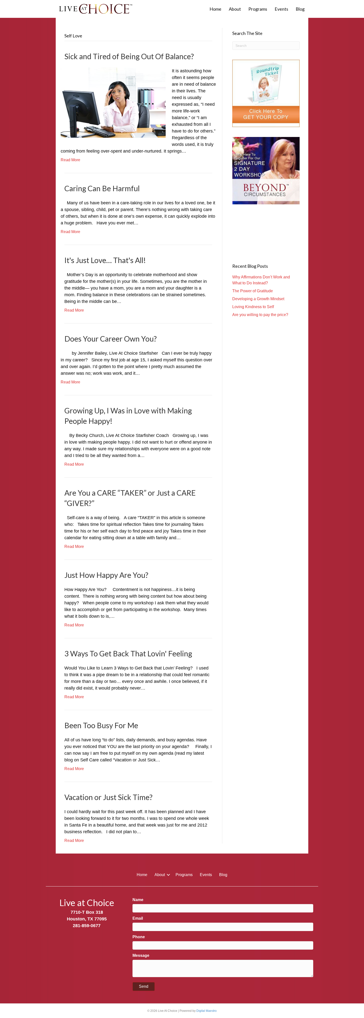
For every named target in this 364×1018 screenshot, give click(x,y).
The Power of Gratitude (252, 291)
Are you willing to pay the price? (260, 315)
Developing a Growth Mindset (258, 299)
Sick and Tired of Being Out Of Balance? (129, 56)
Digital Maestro (206, 1011)
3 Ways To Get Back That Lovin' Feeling (128, 653)
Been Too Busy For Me (101, 725)
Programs (257, 9)
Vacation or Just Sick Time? (108, 797)
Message (140, 955)
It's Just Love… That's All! (105, 260)
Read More (70, 160)
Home (215, 9)
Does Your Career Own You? (110, 338)
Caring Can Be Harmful (102, 188)
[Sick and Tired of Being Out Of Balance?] (113, 102)
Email (137, 918)
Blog (300, 9)
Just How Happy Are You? (106, 574)
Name (137, 900)
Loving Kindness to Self (253, 307)
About (235, 9)
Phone (138, 937)
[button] (168, 874)
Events (281, 9)
